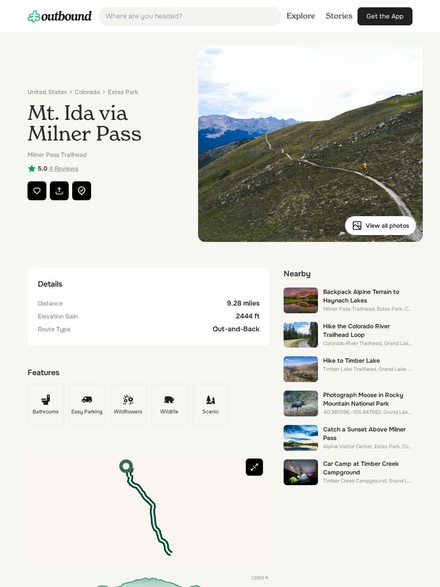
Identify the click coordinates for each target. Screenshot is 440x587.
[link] (60, 16)
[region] (149, 510)
